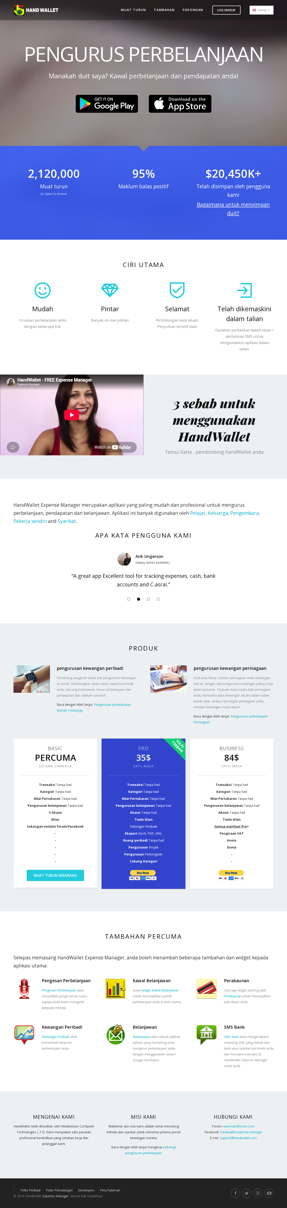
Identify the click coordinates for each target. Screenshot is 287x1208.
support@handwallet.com (238, 1138)
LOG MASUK (226, 10)
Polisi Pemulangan (59, 1190)
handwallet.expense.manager (241, 1132)
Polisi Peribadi (30, 1190)
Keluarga (218, 513)
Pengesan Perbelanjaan (59, 990)
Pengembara (244, 513)
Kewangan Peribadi (56, 1037)
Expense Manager (56, 1196)
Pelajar (198, 513)
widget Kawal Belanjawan (159, 990)
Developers (86, 1190)
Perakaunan (232, 996)
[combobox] (262, 10)
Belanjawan (141, 1037)
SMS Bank (231, 1037)
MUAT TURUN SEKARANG (55, 875)
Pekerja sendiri (30, 521)
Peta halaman (110, 1190)
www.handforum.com (238, 1126)
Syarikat (67, 521)
